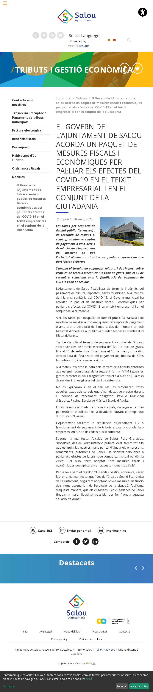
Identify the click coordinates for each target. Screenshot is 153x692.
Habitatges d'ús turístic (24, 158)
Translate (82, 46)
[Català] (109, 39)
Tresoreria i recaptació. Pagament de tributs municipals (29, 117)
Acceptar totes (139, 686)
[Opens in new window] (124, 68)
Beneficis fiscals (24, 139)
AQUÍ (88, 679)
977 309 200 (107, 649)
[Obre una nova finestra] (35, 35)
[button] (5, 5)
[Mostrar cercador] (129, 40)
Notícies (18, 177)
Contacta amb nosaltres (23, 102)
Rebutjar (122, 686)
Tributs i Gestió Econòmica (74, 69)
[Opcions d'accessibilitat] (142, 12)
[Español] (114, 39)
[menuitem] (109, 40)
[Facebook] (76, 541)
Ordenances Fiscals (26, 168)
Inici (68, 98)
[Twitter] (85, 541)
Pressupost (20, 147)
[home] (76, 16)
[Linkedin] (95, 541)
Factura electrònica (26, 130)
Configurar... (10, 686)
